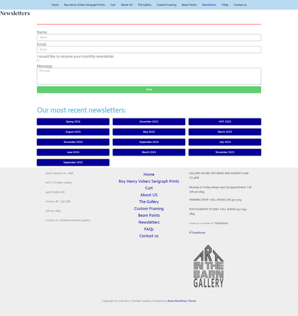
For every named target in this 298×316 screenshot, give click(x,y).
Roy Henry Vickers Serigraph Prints (84, 5)
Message (44, 66)
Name (42, 32)
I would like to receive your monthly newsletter (75, 56)
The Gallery (144, 5)
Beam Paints (189, 5)
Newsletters (209, 5)
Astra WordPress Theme (182, 301)
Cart (113, 5)
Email (41, 44)
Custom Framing (166, 5)
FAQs (225, 5)
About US (126, 5)
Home (55, 5)
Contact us (240, 5)
